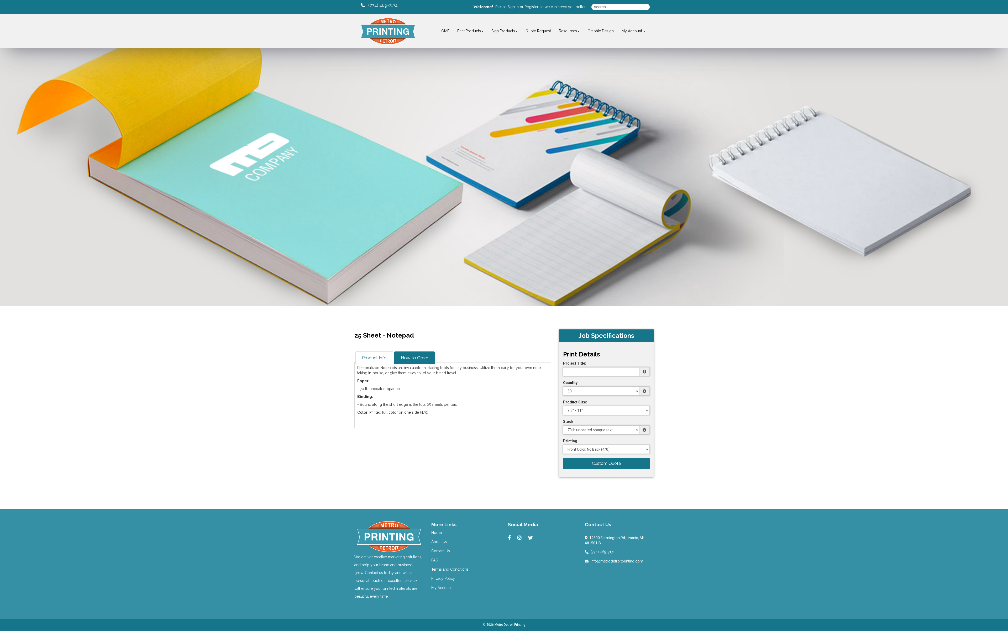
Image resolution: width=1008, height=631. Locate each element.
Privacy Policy (443, 578)
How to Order (414, 357)
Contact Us (440, 551)
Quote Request (538, 31)
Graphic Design (600, 31)
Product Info (374, 357)
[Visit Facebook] (510, 537)
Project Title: (574, 363)
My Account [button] (632, 31)
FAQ (434, 560)
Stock (568, 421)
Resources (568, 31)
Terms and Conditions (450, 569)
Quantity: (571, 383)
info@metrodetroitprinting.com (616, 561)
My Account (441, 588)
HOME (444, 31)
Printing (570, 441)
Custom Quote (606, 463)
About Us (439, 542)
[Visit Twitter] (531, 537)
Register (531, 7)
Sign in (513, 7)
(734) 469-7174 (602, 552)
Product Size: (575, 402)
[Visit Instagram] (520, 537)
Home (436, 532)
